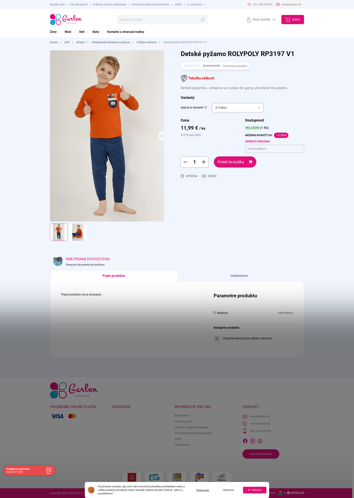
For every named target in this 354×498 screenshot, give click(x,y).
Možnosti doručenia (257, 141)
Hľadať (203, 19)
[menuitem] (55, 31)
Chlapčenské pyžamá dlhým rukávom (247, 338)
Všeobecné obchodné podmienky (150, 4)
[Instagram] (252, 440)
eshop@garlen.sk (260, 416)
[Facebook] (245, 440)
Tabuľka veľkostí (201, 78)
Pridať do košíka (231, 162)
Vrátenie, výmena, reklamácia (109, 4)
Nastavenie (202, 490)
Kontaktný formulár (261, 453)
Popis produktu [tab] (114, 276)
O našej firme (194, 4)
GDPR (178, 4)
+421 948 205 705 (260, 431)
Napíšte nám (57, 4)
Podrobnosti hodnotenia (235, 66)
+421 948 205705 (260, 423)
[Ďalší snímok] (161, 136)
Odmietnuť (228, 490)
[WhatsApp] (260, 440)
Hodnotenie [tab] (239, 276)
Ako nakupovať (78, 4)
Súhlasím (256, 490)
